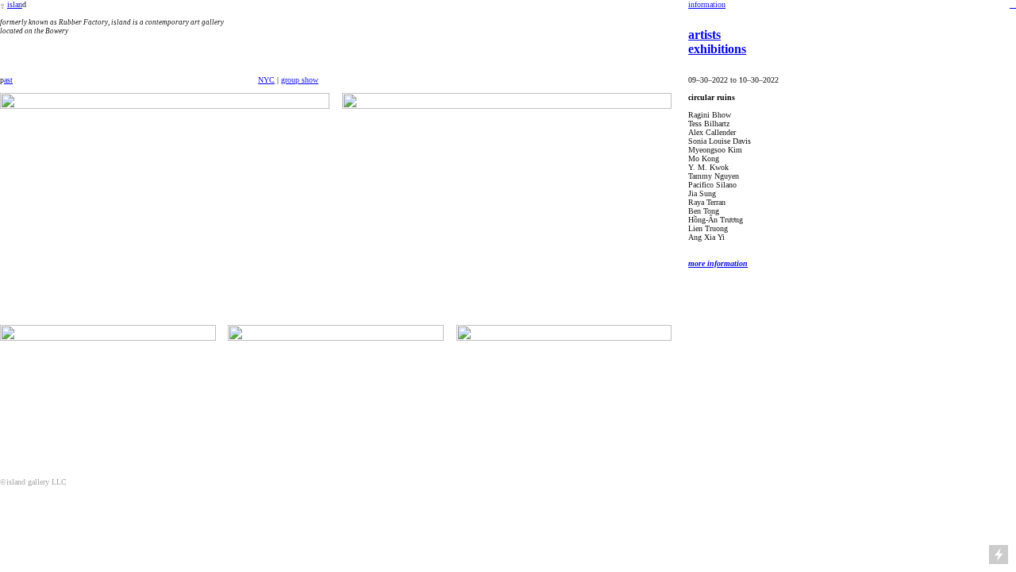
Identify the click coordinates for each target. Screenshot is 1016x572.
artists (704, 34)
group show (299, 79)
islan (14, 4)
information (706, 4)
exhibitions (717, 49)
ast (8, 79)
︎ (1013, 4)
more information (718, 263)
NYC (266, 79)
